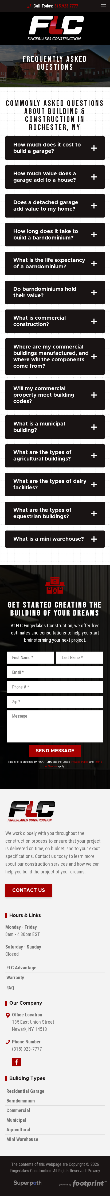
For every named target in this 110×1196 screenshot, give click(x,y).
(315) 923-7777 (27, 1049)
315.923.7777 (52, 6)
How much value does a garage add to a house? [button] (44, 177)
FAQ (10, 987)
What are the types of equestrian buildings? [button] (42, 513)
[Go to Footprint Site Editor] (82, 1184)
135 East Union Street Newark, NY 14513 (33, 1025)
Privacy (94, 1170)
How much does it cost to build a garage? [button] (47, 148)
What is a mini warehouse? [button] (48, 539)
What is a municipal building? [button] (39, 427)
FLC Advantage (21, 967)
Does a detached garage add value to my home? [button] (45, 206)
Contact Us (28, 890)
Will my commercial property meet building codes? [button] (43, 395)
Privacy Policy (79, 762)
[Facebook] (16, 1062)
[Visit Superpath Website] (28, 1184)
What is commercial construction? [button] (39, 321)
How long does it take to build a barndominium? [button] (45, 235)
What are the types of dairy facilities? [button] (50, 484)
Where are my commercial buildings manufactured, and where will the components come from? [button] (51, 356)
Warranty (15, 977)
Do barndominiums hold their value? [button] (44, 292)
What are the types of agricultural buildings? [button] (42, 456)
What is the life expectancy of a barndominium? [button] (49, 263)
